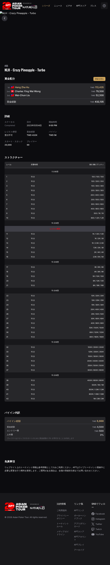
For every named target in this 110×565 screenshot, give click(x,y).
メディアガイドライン (63, 533)
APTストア (81, 5)
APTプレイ (79, 544)
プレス (93, 5)
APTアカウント (80, 538)
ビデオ (69, 5)
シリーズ (46, 5)
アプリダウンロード (80, 525)
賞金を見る (99, 79)
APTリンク (79, 510)
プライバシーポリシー (63, 517)
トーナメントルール (63, 525)
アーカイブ (79, 550)
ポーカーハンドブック (80, 517)
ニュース (58, 5)
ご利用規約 (62, 510)
